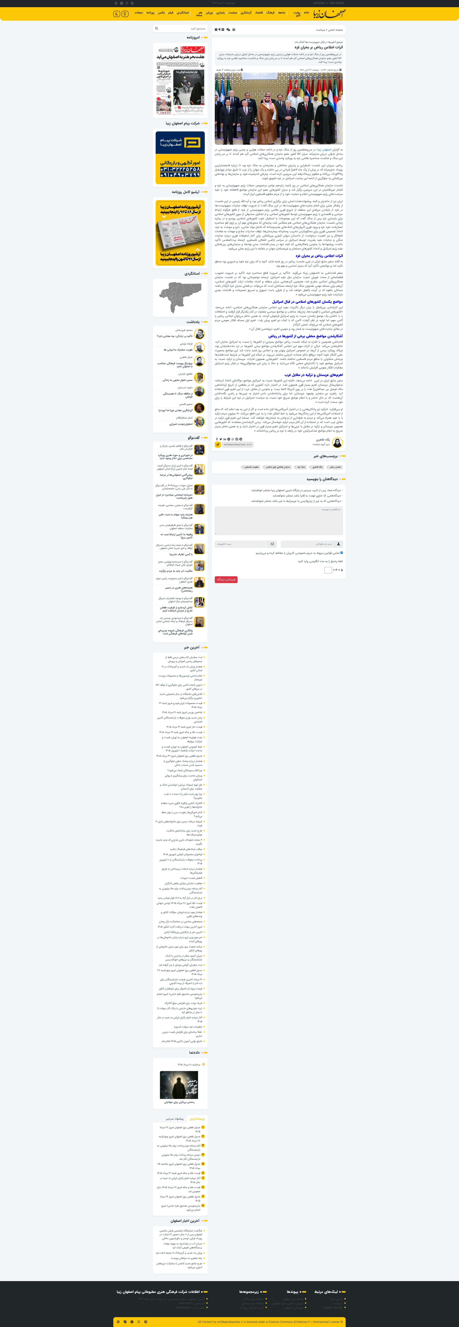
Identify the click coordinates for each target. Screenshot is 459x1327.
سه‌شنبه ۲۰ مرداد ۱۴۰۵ (189, 1065)
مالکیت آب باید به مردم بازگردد (176, 571)
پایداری (220, 12)
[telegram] (121, 3)
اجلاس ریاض (335, 467)
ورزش (209, 12)
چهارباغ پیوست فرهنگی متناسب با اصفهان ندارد (175, 365)
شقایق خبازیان (185, 374)
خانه (306, 12)
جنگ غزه (301, 467)
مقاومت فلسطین (252, 467)
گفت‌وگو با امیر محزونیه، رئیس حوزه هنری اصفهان (174, 580)
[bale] (125, 1322)
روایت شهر (296, 14)
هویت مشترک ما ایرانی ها (178, 350)
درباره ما (338, 1303)
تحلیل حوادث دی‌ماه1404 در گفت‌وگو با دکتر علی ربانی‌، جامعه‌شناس (174, 487)
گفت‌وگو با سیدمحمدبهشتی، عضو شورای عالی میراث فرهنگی (175, 563)
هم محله (199, 14)
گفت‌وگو (194, 438)
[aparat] (116, 3)
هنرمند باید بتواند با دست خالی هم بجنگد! (176, 516)
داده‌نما (194, 1052)
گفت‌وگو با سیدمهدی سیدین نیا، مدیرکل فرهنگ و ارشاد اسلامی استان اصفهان (174, 621)
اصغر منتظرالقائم (184, 418)
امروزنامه (193, 37)
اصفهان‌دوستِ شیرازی (181, 424)
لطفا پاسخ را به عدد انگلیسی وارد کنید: (320, 561)
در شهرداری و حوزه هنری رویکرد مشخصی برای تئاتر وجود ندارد (175, 456)
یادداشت (193, 322)
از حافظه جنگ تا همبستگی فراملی (178, 395)
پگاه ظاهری (323, 439)
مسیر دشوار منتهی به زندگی (178, 380)
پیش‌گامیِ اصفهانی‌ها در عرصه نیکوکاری (176, 476)
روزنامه (150, 12)
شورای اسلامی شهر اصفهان (287, 1303)
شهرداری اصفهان (293, 1307)
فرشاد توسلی (186, 344)
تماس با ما (336, 1299)
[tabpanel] (180, 1169)
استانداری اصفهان (292, 1299)
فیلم (170, 12)
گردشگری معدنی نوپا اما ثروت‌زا (175, 410)
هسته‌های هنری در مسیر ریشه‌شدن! (179, 589)
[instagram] (127, 3)
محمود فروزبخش (184, 330)
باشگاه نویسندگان (253, 1299)
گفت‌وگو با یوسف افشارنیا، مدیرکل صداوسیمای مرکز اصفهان (175, 600)
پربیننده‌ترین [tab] (197, 1119)
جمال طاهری (186, 357)
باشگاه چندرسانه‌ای (253, 1303)
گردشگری (246, 12)
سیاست (232, 12)
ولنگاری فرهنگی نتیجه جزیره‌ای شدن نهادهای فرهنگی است (175, 632)
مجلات (138, 12)
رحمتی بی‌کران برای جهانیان (179, 1102)
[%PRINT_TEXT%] (233, 30)
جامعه (281, 12)
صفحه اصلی (335, 30)
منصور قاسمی (186, 404)
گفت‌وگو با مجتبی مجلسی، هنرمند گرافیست (175, 506)
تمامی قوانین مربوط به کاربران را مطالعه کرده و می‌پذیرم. (297, 553)
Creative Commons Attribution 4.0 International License (304, 1322)
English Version (333, 1307)
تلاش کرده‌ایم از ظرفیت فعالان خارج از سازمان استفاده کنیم (176, 609)
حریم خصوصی (304, 553)
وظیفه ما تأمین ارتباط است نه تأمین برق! (176, 536)
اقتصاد (259, 12)
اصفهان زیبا (324, 149)
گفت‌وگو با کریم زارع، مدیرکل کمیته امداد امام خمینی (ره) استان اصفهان (175, 467)
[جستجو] (156, 28)
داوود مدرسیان (185, 387)
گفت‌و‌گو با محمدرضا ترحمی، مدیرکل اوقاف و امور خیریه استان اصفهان (174, 546)
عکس (161, 12)
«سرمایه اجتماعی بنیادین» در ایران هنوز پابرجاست (174, 496)
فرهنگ (270, 12)
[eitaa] (132, 3)
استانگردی (183, 12)
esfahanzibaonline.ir (230, 1322)
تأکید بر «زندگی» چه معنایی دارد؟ (175, 336)
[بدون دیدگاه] (228, 30)
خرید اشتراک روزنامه (252, 1307)
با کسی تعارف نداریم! (181, 554)
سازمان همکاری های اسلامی (278, 467)
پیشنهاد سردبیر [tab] (175, 1119)
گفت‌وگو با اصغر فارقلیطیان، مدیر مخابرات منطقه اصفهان (176, 526)
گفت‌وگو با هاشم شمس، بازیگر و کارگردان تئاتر (176, 447)
